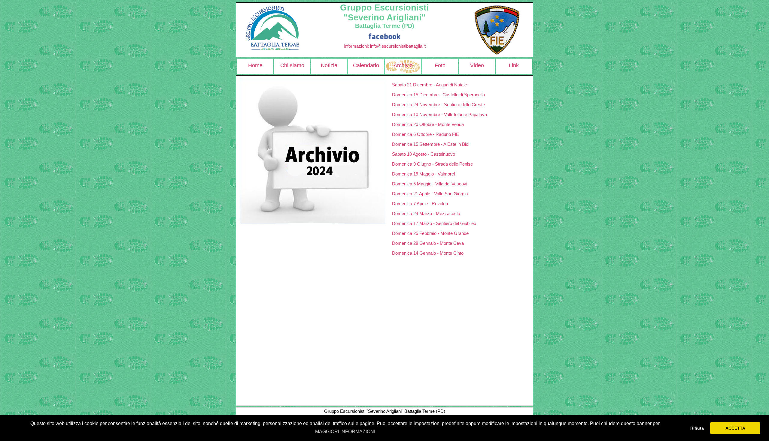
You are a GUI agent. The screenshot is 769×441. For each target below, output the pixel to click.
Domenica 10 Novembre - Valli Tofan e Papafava (439, 114)
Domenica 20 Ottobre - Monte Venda (428, 124)
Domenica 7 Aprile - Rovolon (420, 203)
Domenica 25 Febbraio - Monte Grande (430, 233)
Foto (440, 65)
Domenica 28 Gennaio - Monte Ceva (428, 243)
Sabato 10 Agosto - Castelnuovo (423, 154)
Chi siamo (292, 65)
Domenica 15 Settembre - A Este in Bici (430, 144)
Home (255, 65)
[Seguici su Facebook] (384, 35)
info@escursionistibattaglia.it (398, 46)
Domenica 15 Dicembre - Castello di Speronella (438, 94)
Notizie (329, 65)
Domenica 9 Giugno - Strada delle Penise (432, 163)
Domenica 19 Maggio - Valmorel (423, 173)
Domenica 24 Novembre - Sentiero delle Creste (438, 104)
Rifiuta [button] (697, 428)
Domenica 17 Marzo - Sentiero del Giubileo (434, 223)
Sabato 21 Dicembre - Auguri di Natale (429, 84)
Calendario (366, 65)
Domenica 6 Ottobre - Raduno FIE (425, 134)
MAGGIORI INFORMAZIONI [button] (345, 431)
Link (514, 65)
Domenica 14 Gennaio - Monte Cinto (428, 253)
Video (477, 65)
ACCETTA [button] (735, 428)
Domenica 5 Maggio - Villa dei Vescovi (429, 183)
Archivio (403, 65)
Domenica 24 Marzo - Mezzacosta (426, 213)
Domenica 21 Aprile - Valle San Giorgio (430, 193)
